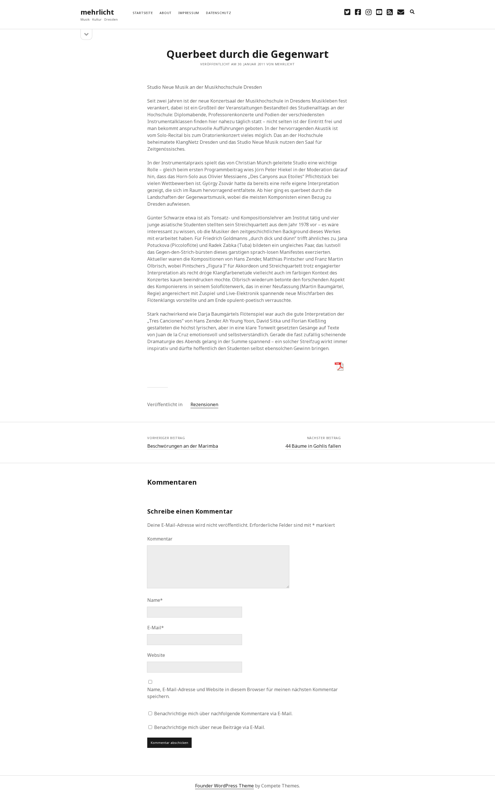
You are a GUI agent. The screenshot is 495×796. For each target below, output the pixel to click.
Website (156, 655)
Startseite (143, 13)
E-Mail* (155, 627)
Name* (155, 600)
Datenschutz (218, 13)
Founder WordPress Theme (224, 786)
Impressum (188, 13)
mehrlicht (97, 12)
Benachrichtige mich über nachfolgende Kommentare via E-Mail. (223, 713)
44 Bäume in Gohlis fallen (313, 446)
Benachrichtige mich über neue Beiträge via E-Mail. (209, 727)
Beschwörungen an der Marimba (182, 446)
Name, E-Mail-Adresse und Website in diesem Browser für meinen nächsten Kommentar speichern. (242, 692)
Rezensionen (204, 404)
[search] (412, 12)
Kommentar (159, 539)
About (166, 13)
